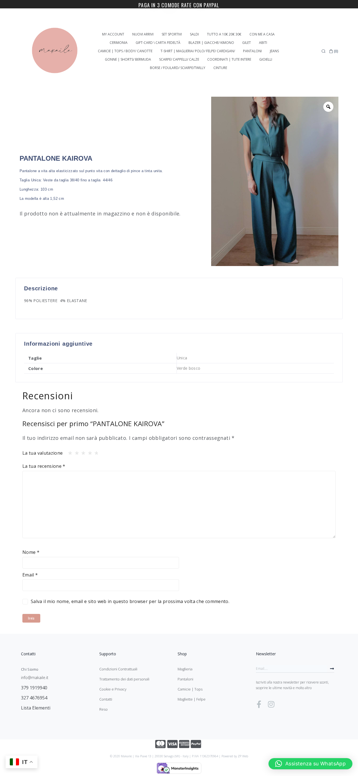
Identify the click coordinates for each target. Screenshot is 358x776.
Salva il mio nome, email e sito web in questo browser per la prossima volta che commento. (130, 601)
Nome (30, 552)
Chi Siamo (29, 669)
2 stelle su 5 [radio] (75, 451)
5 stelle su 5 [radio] (94, 451)
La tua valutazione (42, 453)
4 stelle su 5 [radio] (88, 451)
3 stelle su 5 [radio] (81, 451)
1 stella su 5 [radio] (68, 451)
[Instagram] (271, 704)
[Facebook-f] (259, 704)
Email (30, 575)
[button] (310, 763)
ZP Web (243, 756)
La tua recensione (43, 466)
